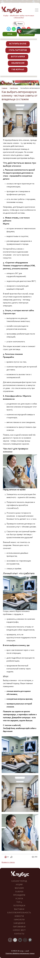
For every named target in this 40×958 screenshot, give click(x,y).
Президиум (19, 895)
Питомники (19, 927)
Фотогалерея (18, 57)
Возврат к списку (8, 862)
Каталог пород (19, 881)
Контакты (19, 934)
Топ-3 (19, 902)
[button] (10, 34)
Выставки (19, 909)
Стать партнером (18, 50)
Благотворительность (19, 913)
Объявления (17, 63)
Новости (19, 916)
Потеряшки (19, 906)
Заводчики (19, 923)
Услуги (19, 899)
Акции (19, 885)
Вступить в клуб (17, 44)
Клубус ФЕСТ (19, 930)
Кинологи (19, 920)
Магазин (19, 888)
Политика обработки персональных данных (20, 953)
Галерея (19, 892)
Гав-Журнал (18, 70)
